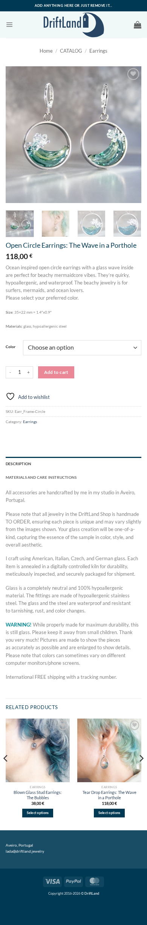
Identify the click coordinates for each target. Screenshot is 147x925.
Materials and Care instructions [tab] (41, 477)
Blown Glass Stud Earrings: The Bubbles (38, 795)
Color (10, 347)
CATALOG (71, 51)
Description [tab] (18, 463)
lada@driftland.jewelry (25, 851)
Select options (38, 813)
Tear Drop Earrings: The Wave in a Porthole (109, 795)
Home (46, 51)
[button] (9, 24)
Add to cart (56, 372)
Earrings (98, 51)
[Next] (129, 134)
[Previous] (17, 134)
